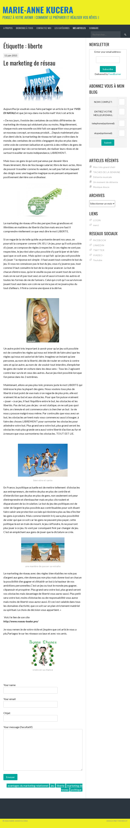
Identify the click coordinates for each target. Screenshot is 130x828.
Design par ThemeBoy (116, 821)
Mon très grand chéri (104, 167)
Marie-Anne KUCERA (38, 10)
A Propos (8, 28)
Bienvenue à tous (24, 28)
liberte (60, 785)
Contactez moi (43, 28)
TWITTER (98, 250)
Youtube (97, 260)
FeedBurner (115, 74)
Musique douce (101, 187)
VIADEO (97, 255)
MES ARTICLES (79, 28)
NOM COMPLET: (103, 101)
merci (96, 225)
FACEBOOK (99, 240)
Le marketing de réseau (29, 62)
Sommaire (94, 28)
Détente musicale (102, 177)
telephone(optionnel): (103, 123)
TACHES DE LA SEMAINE (106, 172)
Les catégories (62, 28)
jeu (52, 785)
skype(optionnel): (103, 133)
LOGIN (97, 220)
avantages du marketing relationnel (28, 785)
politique (76, 789)
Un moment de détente (105, 182)
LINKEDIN (98, 245)
